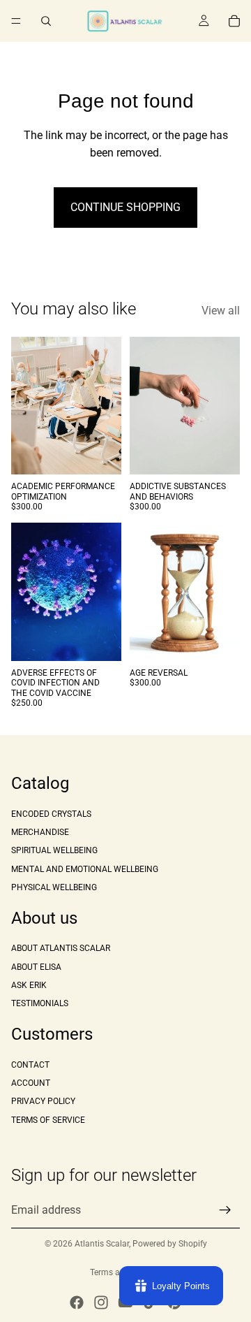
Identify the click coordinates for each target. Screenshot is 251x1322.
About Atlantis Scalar (60, 948)
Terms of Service (48, 1119)
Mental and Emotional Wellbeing (84, 868)
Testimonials (39, 1003)
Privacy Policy (43, 1101)
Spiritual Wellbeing (54, 850)
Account (30, 1083)
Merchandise (40, 831)
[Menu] (16, 21)
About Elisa (36, 966)
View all (220, 310)
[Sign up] (225, 1209)
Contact (30, 1064)
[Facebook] (76, 1302)
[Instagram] (101, 1302)
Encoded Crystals (51, 813)
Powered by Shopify (169, 1244)
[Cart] (234, 21)
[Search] (46, 21)
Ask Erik (29, 985)
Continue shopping (125, 207)
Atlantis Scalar (102, 1244)
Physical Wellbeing (54, 887)
